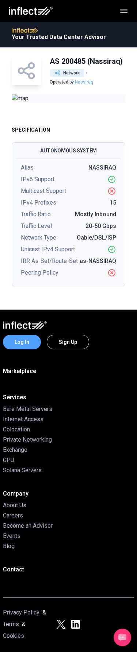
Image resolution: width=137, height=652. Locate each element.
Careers (13, 515)
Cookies (13, 635)
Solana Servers (22, 470)
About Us (14, 505)
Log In (22, 342)
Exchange (15, 449)
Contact (13, 569)
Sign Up (68, 342)
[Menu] (124, 11)
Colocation (16, 429)
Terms (11, 624)
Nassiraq (84, 82)
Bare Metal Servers (27, 408)
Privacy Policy (21, 612)
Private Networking (27, 439)
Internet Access (23, 419)
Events (11, 535)
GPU (8, 460)
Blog (9, 546)
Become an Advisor (28, 525)
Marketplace (19, 371)
